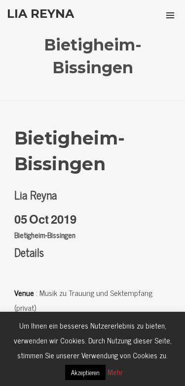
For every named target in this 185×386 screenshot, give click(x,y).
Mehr (115, 372)
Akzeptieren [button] (85, 372)
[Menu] (170, 15)
